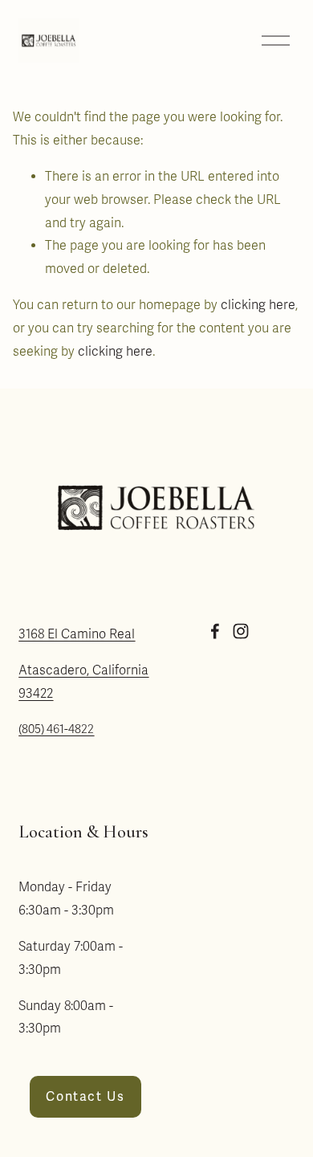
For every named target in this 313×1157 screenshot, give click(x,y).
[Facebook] (215, 631)
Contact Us (85, 1097)
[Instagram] (241, 631)
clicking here (258, 305)
